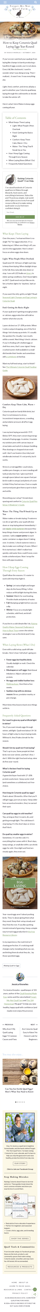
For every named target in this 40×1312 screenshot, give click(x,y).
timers (29, 273)
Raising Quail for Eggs (11, 966)
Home (14, 1282)
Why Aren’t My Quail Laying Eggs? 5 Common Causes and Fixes (10, 1032)
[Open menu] (5, 2)
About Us (23, 1282)
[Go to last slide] (6, 1079)
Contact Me (30, 1290)
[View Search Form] (35, 2)
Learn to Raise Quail (20, 1286)
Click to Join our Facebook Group (20, 1169)
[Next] (34, 1079)
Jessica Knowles (14, 52)
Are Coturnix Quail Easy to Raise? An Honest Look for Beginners (29, 1032)
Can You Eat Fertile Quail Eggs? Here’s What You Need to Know (19, 1090)
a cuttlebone (11, 356)
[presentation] (20, 1072)
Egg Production (20, 49)
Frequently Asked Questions (20, 164)
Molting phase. (12, 684)
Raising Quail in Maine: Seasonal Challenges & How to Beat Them (20, 627)
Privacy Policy (20, 1293)
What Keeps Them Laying (19, 122)
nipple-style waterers (15, 529)
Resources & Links (13, 1290)
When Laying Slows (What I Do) (22, 160)
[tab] (15, 1102)
